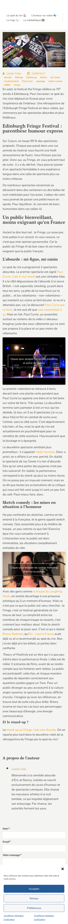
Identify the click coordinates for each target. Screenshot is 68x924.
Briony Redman (13, 634)
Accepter (34, 889)
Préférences (34, 908)
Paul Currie (27, 81)
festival (43, 77)
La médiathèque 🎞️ (34, 20)
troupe (17, 84)
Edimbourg (31, 77)
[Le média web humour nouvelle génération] (13, 6)
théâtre (7, 84)
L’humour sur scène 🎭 (43, 15)
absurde (8, 77)
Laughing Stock (11, 81)
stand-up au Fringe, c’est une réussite (31, 730)
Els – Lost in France (41, 634)
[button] (62, 869)
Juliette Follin (13, 73)
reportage (40, 81)
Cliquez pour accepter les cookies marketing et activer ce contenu (34, 361)
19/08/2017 (38, 73)
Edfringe (19, 77)
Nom (6, 828)
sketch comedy (55, 81)
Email (6, 842)
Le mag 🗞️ (12, 20)
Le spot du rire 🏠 (16, 15)
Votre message (12, 855)
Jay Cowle (55, 77)
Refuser (34, 898)
